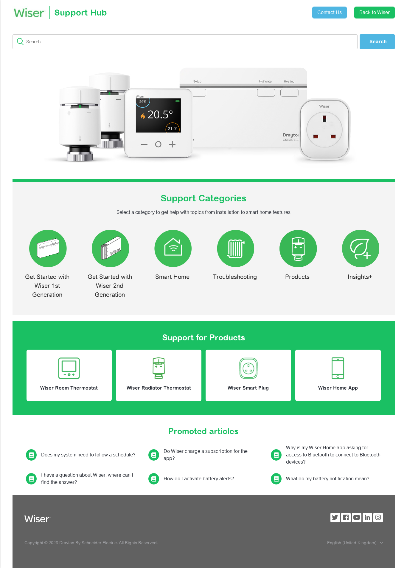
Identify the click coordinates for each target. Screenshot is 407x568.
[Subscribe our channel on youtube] (356, 517)
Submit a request (259, 10)
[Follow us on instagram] (378, 517)
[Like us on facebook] (346, 517)
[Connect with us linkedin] (367, 517)
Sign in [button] (293, 9)
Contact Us (329, 12)
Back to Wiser (374, 12)
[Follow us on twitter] (335, 517)
